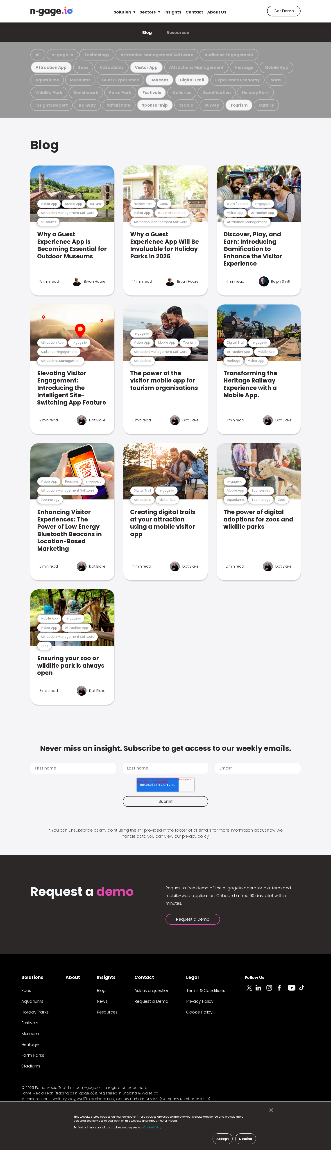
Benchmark (85, 92)
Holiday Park (255, 92)
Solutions (32, 977)
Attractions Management (196, 67)
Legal (192, 977)
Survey (211, 105)
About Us (216, 12)
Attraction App (51, 67)
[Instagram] (271, 990)
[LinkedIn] (261, 990)
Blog (147, 32)
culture (266, 105)
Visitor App (146, 67)
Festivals (152, 92)
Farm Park (120, 92)
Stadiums (30, 1066)
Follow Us (254, 977)
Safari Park (119, 105)
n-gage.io (62, 55)
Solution (122, 12)
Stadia (186, 105)
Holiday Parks (35, 1012)
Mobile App (276, 67)
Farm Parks (32, 1055)
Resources (178, 32)
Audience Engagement (229, 55)
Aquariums (47, 80)
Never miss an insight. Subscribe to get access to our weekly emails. (165, 748)
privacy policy (195, 836)
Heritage (244, 67)
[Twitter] (250, 990)
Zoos (83, 67)
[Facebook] (282, 990)
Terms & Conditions (205, 990)
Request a (82, 892)
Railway (87, 105)
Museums (80, 80)
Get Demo (284, 11)
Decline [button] (245, 1139)
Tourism (238, 105)
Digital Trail (192, 80)
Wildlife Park (48, 92)
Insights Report (51, 105)
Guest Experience (120, 80)
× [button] (270, 1110)
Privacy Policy (199, 1001)
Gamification (216, 92)
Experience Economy (237, 80)
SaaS (276, 80)
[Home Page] (51, 11)
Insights (172, 12)
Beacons (159, 80)
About (73, 977)
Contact (194, 12)
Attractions (111, 67)
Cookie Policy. (152, 1127)
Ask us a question (151, 990)
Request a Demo (192, 919)
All (38, 55)
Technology (96, 55)
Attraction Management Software (156, 55)
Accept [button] (222, 1139)
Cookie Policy (199, 1012)
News (102, 1001)
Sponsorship (155, 105)
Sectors (148, 12)
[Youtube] (293, 990)
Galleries (181, 92)
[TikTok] (304, 990)
